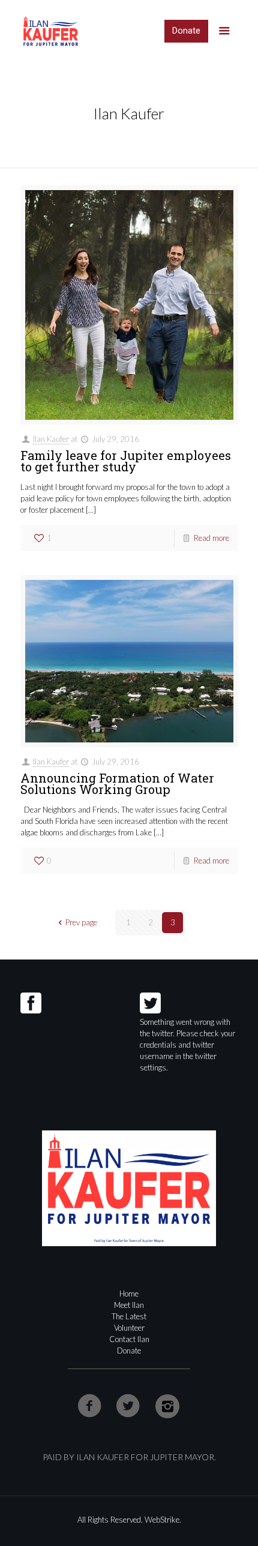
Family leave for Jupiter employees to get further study (125, 460)
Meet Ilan (129, 1305)
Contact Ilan (129, 1339)
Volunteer (129, 1328)
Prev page (81, 922)
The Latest (129, 1316)
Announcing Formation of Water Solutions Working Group (117, 783)
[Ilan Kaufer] (50, 30)
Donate (129, 1350)
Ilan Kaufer (51, 439)
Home (129, 1293)
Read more (211, 538)
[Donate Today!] (186, 31)
